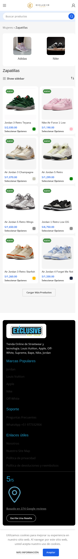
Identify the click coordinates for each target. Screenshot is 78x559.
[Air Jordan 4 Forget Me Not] (57, 253)
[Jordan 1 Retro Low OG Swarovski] (57, 203)
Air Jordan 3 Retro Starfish (20, 271)
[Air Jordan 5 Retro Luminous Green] (57, 153)
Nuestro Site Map (18, 451)
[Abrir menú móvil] (4, 5)
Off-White (12, 399)
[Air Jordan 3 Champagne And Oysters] (20, 153)
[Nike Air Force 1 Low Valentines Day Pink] (57, 104)
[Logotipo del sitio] (39, 5)
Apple (10, 384)
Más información (27, 552)
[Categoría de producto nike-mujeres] (56, 50)
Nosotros (12, 443)
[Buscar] (71, 16)
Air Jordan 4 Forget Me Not (57, 271)
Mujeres (8, 27)
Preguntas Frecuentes (21, 417)
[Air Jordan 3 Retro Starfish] (20, 253)
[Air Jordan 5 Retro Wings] (20, 203)
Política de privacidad (21, 458)
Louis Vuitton (15, 377)
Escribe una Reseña (21, 518)
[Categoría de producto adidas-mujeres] (22, 50)
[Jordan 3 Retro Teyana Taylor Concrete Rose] (20, 104)
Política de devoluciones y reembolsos (32, 465)
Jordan (10, 369)
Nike (9, 391)
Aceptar (50, 552)
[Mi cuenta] (73, 5)
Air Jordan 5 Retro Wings (19, 222)
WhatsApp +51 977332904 (24, 425)
